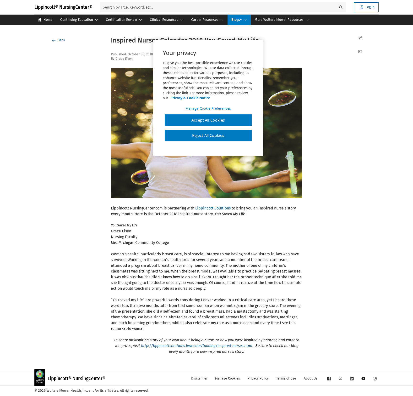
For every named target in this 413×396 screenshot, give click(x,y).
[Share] (360, 38)
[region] (208, 98)
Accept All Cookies (208, 120)
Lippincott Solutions (213, 208)
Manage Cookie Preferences (208, 108)
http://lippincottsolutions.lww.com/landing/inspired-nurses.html (196, 345)
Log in (370, 7)
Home (48, 20)
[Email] (360, 51)
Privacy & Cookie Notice (190, 98)
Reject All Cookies (208, 135)
